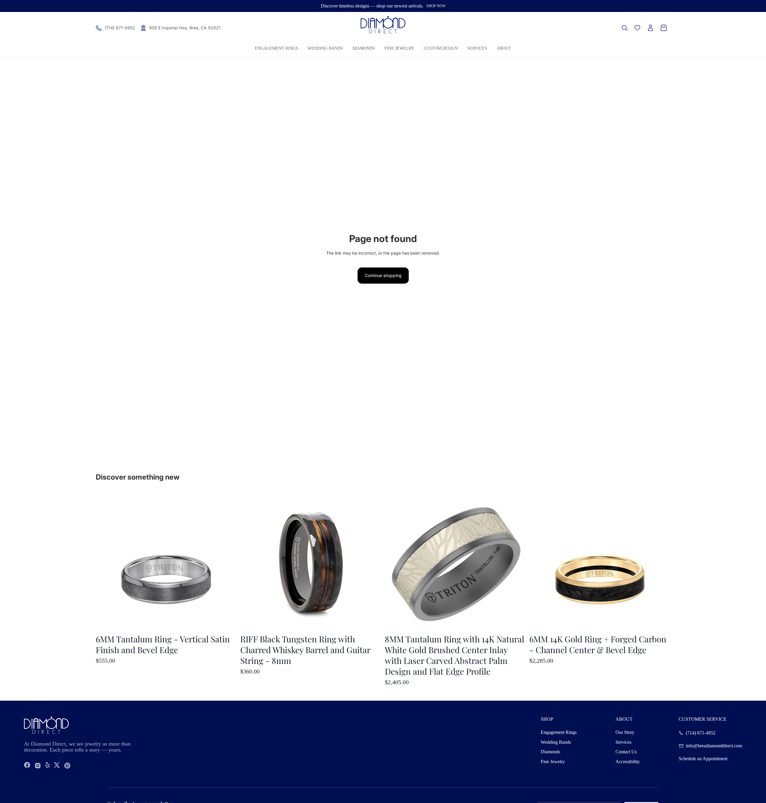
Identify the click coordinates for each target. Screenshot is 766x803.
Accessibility (627, 761)
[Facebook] (27, 765)
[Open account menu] (650, 27)
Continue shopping (383, 275)
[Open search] (624, 27)
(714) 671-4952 (700, 733)
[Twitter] (57, 765)
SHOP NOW (436, 6)
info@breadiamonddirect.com (714, 745)
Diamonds (550, 751)
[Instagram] (38, 765)
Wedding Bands (556, 742)
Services (623, 742)
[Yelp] (47, 765)
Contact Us (626, 751)
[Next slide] (661, 562)
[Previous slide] (538, 562)
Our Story (624, 732)
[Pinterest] (67, 765)
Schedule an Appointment (703, 758)
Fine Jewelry (553, 761)
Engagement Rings (559, 732)
